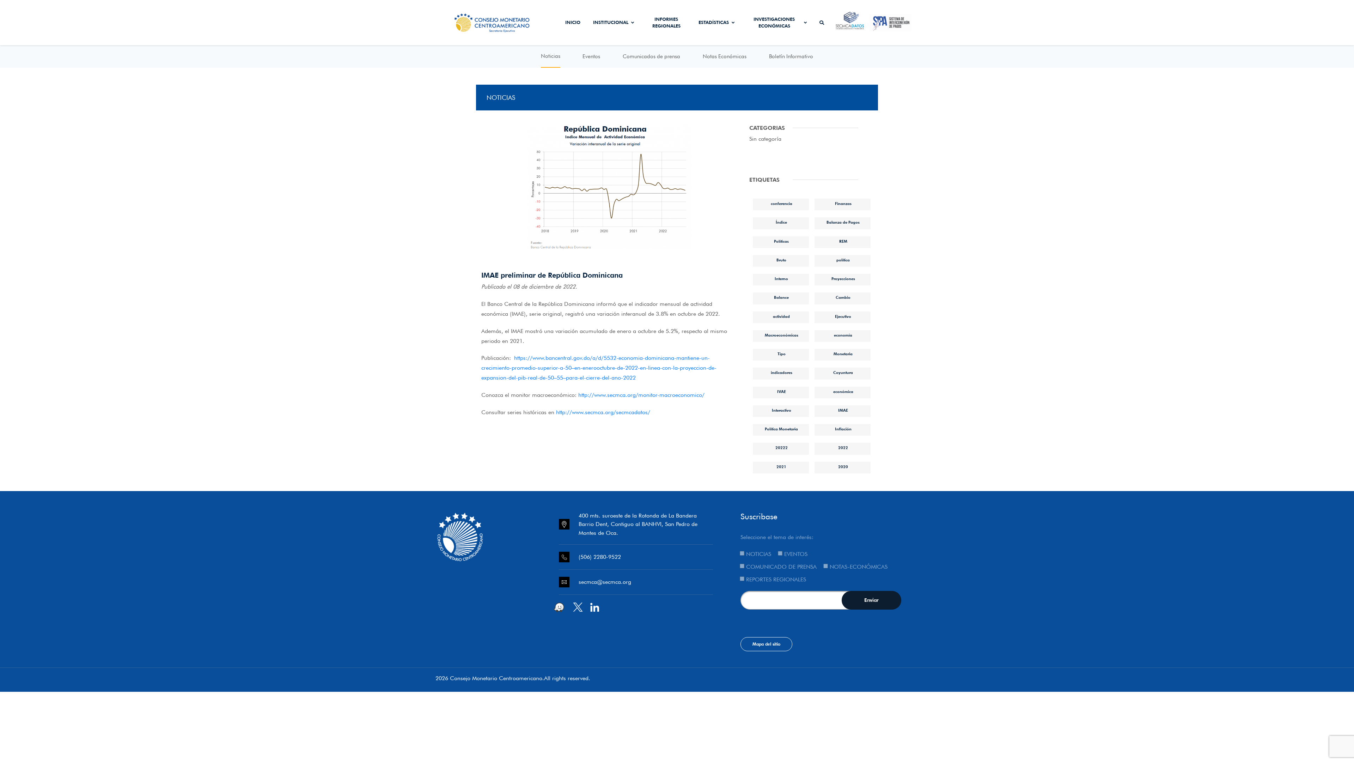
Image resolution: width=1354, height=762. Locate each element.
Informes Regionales (666, 22)
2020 (843, 466)
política (843, 260)
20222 (781, 447)
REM (843, 241)
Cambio (843, 297)
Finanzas (843, 203)
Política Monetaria (781, 429)
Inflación (843, 429)
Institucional (610, 22)
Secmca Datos (850, 22)
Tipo (781, 353)
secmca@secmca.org (605, 582)
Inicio (572, 22)
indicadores (781, 372)
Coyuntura (843, 372)
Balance (781, 297)
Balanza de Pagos (843, 222)
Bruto (781, 260)
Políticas (781, 241)
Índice (781, 222)
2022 (843, 447)
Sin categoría (765, 138)
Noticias (550, 56)
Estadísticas (714, 22)
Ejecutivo (843, 316)
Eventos (591, 56)
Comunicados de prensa (651, 56)
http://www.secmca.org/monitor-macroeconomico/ (641, 395)
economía (843, 335)
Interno (781, 278)
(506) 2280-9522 (600, 557)
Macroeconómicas (781, 335)
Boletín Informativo (791, 56)
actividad (781, 316)
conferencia (781, 203)
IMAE (843, 410)
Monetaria (843, 353)
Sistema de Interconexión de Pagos (890, 22)
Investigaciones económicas (774, 22)
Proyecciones (843, 278)
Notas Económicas (724, 56)
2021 (781, 466)
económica (843, 391)
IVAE (781, 391)
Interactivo (781, 410)
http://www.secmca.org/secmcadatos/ (603, 412)
